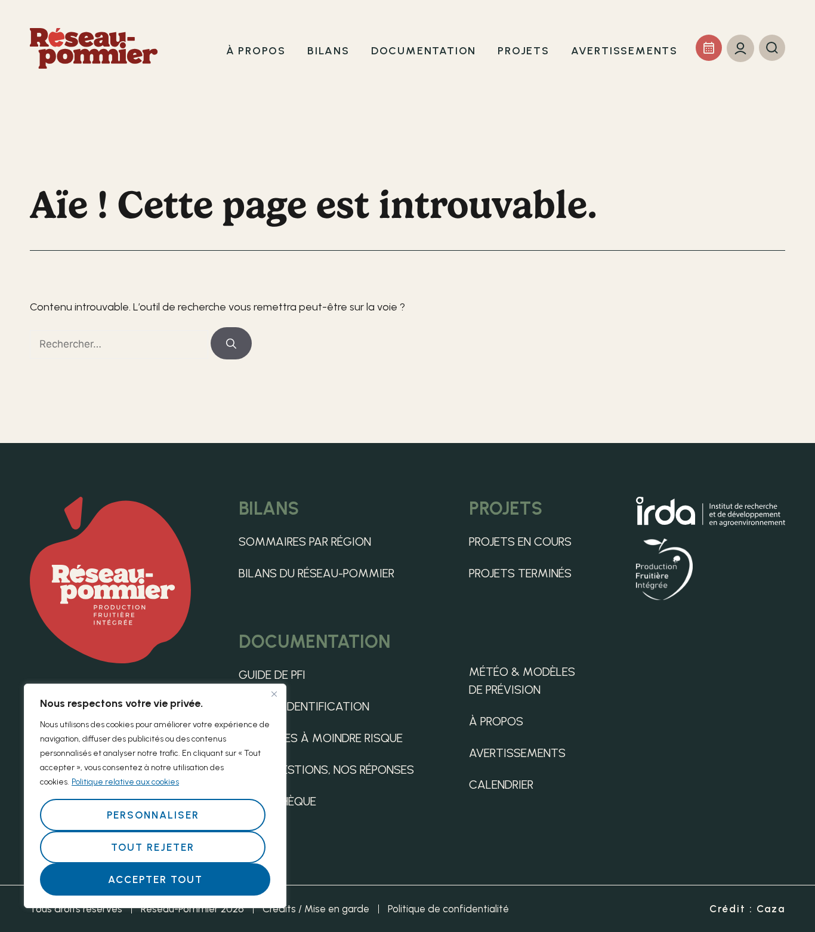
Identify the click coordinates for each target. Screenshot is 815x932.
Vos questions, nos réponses (326, 769)
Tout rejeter (153, 847)
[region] (155, 796)
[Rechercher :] (120, 343)
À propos (496, 721)
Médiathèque (277, 801)
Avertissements (517, 753)
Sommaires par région (305, 541)
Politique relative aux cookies (125, 782)
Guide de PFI (272, 675)
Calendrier (501, 784)
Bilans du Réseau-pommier (316, 573)
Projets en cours (520, 541)
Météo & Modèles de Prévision (522, 681)
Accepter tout (155, 879)
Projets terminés (520, 573)
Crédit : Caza (747, 909)
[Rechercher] (231, 343)
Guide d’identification (304, 706)
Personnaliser (153, 815)
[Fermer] (274, 694)
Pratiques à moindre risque (321, 738)
